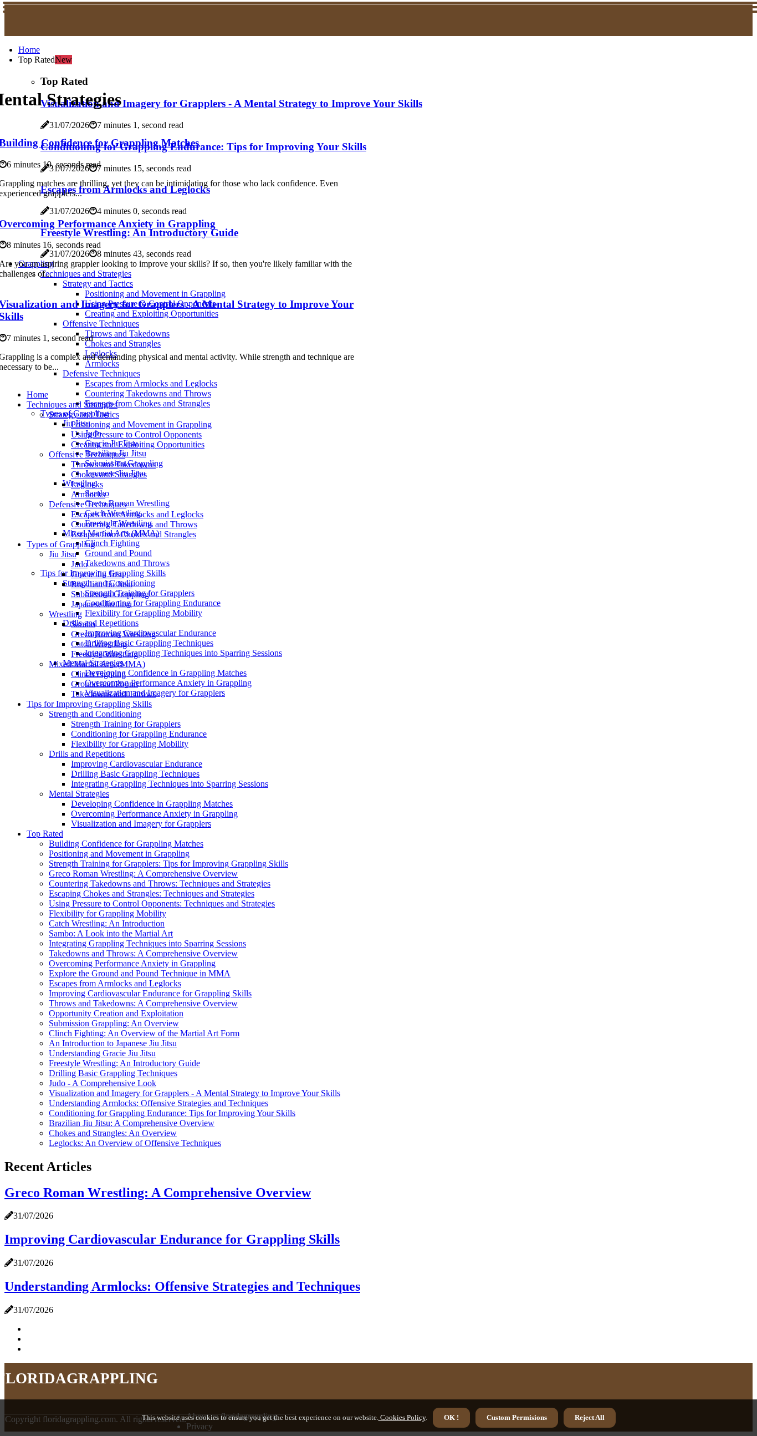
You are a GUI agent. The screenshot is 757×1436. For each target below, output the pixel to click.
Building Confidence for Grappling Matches (126, 843)
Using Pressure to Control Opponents (136, 434)
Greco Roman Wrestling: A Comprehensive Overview (143, 873)
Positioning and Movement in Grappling (141, 424)
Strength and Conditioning (95, 714)
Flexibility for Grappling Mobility (143, 613)
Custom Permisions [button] (517, 1417)
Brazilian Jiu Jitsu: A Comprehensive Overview (131, 1123)
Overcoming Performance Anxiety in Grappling (168, 683)
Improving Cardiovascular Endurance (136, 763)
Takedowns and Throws (127, 563)
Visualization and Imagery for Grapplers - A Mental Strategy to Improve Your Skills (194, 1093)
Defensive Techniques (87, 504)
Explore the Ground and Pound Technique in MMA (140, 973)
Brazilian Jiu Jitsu (101, 584)
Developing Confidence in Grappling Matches (166, 673)
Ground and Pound (118, 553)
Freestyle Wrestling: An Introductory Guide (124, 1063)
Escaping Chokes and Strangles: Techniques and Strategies (151, 893)
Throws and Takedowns (113, 464)
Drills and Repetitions (101, 623)
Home (29, 49)
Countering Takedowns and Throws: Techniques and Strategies (159, 883)
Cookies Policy (402, 1417)
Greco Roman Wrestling (127, 503)
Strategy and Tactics (84, 414)
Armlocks (88, 494)
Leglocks (87, 484)
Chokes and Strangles (109, 474)
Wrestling (65, 614)
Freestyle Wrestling (104, 654)
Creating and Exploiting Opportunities (137, 444)
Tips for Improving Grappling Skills (89, 704)
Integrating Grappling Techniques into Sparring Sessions (183, 653)
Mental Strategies (79, 793)
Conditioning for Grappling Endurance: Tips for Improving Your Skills (172, 1113)
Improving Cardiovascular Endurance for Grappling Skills (150, 993)
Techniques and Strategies (72, 404)
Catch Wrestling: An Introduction (107, 923)
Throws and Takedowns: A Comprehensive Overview (143, 1003)
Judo (79, 564)
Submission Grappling (110, 594)
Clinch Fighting (112, 543)
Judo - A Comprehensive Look (102, 1083)
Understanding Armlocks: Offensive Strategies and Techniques (158, 1103)
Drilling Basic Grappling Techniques (149, 643)
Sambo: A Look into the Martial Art (111, 933)
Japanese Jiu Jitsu (101, 604)
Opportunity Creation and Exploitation (116, 1013)
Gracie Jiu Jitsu (97, 574)
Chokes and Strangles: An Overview (113, 1133)
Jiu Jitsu (62, 554)
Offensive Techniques (87, 454)
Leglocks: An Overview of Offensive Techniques (135, 1143)
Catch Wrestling (99, 644)
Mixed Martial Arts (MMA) (97, 664)
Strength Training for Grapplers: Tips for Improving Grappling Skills (168, 863)
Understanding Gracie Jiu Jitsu (102, 1053)
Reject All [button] (590, 1417)
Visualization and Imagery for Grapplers (141, 823)
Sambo (83, 624)
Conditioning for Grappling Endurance (153, 603)
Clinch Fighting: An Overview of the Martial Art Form (144, 1033)
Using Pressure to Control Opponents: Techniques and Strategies (162, 903)
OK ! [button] (451, 1417)
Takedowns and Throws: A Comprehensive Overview (143, 953)
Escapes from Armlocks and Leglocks (151, 383)
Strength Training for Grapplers (126, 724)
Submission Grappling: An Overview (114, 1023)
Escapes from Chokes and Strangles (147, 403)
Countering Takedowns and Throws (148, 393)
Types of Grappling (61, 544)
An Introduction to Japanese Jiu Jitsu (113, 1043)
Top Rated (45, 833)
